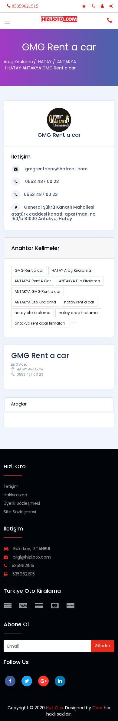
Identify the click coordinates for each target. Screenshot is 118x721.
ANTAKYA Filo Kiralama (79, 281)
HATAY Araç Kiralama (71, 270)
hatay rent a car (79, 302)
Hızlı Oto (54, 708)
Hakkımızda (15, 495)
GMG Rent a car (29, 270)
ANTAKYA (66, 62)
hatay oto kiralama (33, 312)
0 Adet (21, 364)
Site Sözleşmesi (20, 512)
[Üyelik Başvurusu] (103, 6)
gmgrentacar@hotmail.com (55, 169)
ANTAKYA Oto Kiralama (35, 302)
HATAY (45, 62)
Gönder (102, 646)
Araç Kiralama (18, 62)
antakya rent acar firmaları (40, 323)
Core (97, 708)
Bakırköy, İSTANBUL (31, 549)
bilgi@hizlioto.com (31, 557)
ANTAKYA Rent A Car (33, 281)
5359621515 (22, 565)
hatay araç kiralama (78, 312)
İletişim (11, 486)
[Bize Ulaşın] (94, 6)
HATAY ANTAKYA (29, 369)
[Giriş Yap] (112, 6)
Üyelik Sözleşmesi (22, 503)
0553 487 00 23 (41, 181)
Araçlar (19, 404)
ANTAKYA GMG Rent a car (38, 291)
